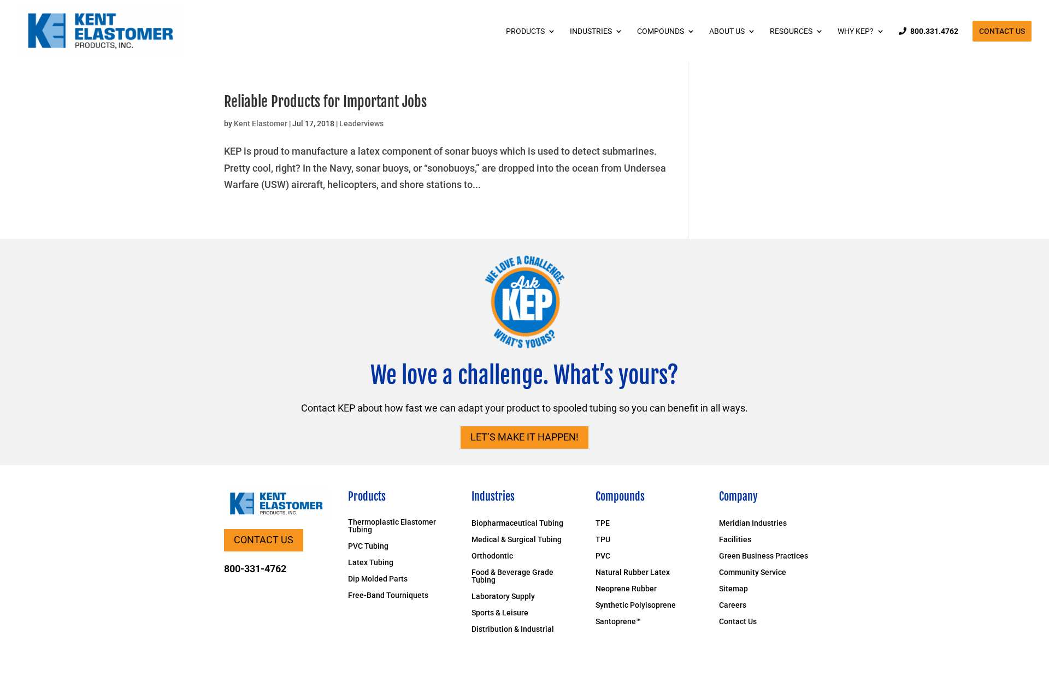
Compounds (660, 31)
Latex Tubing (370, 563)
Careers (732, 605)
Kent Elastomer (260, 123)
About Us (727, 31)
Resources (791, 31)
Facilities (735, 540)
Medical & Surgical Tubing (517, 540)
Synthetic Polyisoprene (636, 605)
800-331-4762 (255, 568)
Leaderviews (361, 123)
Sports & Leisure (500, 613)
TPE (603, 523)
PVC (603, 556)
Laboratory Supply (503, 596)
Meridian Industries (753, 523)
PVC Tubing (368, 546)
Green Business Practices (763, 556)
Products (525, 31)
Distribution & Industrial (513, 629)
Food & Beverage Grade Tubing (512, 576)
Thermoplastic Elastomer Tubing (392, 526)
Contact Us (1002, 31)
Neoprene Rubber (626, 589)
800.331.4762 (934, 31)
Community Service (752, 572)
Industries (591, 31)
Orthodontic (492, 556)
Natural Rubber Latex (633, 572)
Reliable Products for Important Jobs (325, 101)
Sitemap (733, 589)
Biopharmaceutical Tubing (517, 523)
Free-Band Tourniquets (388, 595)
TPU (603, 540)
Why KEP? (856, 31)
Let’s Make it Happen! (524, 437)
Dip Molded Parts (378, 579)
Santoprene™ (618, 622)
